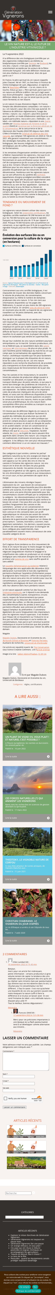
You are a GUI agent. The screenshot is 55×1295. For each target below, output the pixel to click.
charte (47, 121)
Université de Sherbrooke (35, 643)
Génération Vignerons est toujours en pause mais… (27, 1240)
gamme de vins (22, 559)
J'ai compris (24, 1287)
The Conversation (41, 647)
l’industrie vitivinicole (12, 592)
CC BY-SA (42, 654)
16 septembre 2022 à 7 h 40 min (22, 964)
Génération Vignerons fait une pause (27, 1243)
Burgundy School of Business (16, 640)
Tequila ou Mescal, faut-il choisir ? (26, 1254)
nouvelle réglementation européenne (22, 566)
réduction (24, 430)
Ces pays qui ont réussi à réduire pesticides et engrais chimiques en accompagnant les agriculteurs (26, 1250)
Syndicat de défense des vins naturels (25, 134)
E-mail (6, 1081)
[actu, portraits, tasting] (13, 12)
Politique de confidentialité (28, 1291)
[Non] (51, 1283)
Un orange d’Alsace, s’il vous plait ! (26, 1246)
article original (43, 649)
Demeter (33, 63)
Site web (6, 1088)
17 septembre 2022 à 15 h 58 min (28, 1015)
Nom (5, 1074)
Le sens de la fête (18, 1256)
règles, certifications (33, 684)
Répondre (12, 1007)
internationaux (21, 348)
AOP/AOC (41, 174)
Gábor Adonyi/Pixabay (27, 654)
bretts (15, 433)
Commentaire (8, 1051)
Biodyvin (44, 63)
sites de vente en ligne (40, 307)
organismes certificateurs (34, 213)
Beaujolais (14, 87)
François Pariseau (39, 640)
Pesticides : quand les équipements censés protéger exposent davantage (30, 1259)
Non (35, 1287)
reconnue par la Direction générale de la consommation (27, 127)
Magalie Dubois (10, 638)
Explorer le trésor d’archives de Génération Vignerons (30, 1236)
